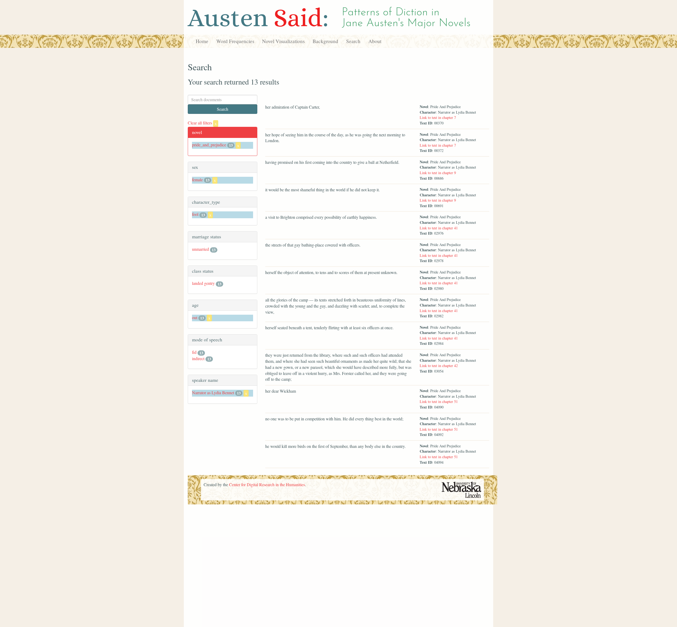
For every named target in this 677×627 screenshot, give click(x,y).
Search (353, 41)
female (197, 179)
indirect (198, 358)
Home (202, 41)
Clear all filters (202, 123)
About (374, 41)
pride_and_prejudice (209, 144)
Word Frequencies (235, 41)
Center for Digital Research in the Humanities (267, 484)
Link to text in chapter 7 (438, 117)
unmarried (200, 249)
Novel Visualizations (283, 41)
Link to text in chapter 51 (439, 401)
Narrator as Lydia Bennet (213, 392)
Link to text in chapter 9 (438, 172)
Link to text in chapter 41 (439, 227)
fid (194, 352)
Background (325, 41)
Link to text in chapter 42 (439, 365)
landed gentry (203, 283)
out (194, 317)
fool (195, 214)
